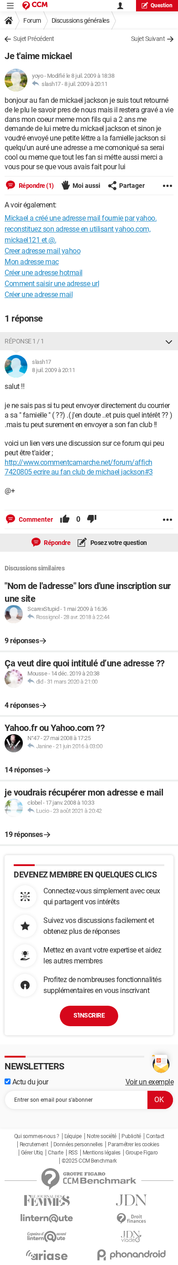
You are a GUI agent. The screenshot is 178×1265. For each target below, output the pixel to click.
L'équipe (73, 1136)
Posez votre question (118, 542)
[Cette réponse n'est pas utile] (92, 519)
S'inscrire (89, 1015)
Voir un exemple (150, 1082)
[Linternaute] (47, 1218)
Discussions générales (81, 20)
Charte (55, 1152)
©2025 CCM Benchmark (89, 1161)
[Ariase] (47, 1255)
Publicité (131, 1136)
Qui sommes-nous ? (36, 1136)
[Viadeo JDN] (131, 1236)
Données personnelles (78, 1144)
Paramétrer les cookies (133, 1144)
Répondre (57, 542)
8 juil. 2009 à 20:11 (85, 84)
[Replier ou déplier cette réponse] (169, 341)
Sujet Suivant (148, 38)
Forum (32, 20)
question (162, 5)
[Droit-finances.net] (131, 1219)
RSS (73, 1152)
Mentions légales (101, 1152)
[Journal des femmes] (47, 1200)
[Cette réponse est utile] (65, 519)
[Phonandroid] (131, 1254)
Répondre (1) (35, 185)
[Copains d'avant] (47, 1236)
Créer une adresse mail (39, 294)
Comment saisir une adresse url (52, 283)
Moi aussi (86, 185)
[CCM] (35, 5)
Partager (132, 185)
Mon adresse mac (32, 261)
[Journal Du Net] (131, 1200)
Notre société (101, 1136)
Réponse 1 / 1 (24, 341)
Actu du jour (29, 1082)
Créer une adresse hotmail (44, 272)
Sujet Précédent (33, 38)
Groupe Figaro (142, 1152)
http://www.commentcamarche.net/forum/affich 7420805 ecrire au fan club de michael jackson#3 (79, 467)
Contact (155, 1136)
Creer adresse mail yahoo (42, 251)
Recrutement (34, 1144)
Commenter (35, 519)
